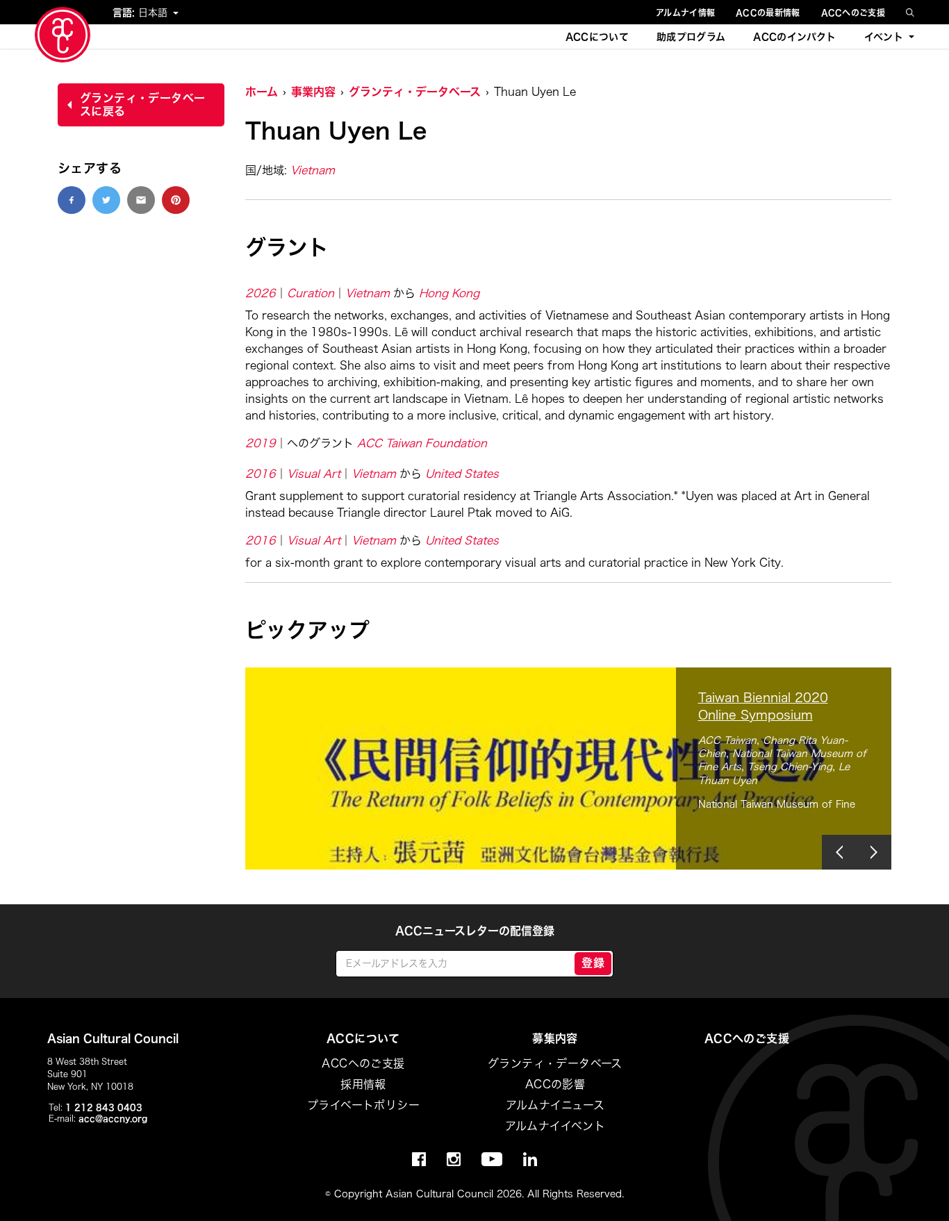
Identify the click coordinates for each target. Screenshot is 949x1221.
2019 (260, 443)
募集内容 (555, 1038)
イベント (883, 37)
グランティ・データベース (415, 91)
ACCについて (597, 37)
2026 (260, 293)
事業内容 (313, 91)
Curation (310, 293)
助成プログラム (691, 37)
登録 (592, 962)
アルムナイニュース (555, 1105)
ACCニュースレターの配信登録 (474, 930)
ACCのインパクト (794, 37)
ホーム (261, 91)
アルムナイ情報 (685, 12)
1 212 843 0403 (103, 1107)
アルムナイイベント (555, 1125)
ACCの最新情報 (768, 12)
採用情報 (363, 1084)
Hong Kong (449, 293)
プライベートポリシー (363, 1105)
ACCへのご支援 (853, 12)
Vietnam (312, 170)
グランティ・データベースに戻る (142, 104)
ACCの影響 (555, 1084)
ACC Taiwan (727, 740)
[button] (839, 852)
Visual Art (313, 473)
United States (462, 473)
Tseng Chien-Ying (790, 767)
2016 (260, 473)
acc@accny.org (113, 1118)
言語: (125, 12)
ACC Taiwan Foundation (422, 443)
